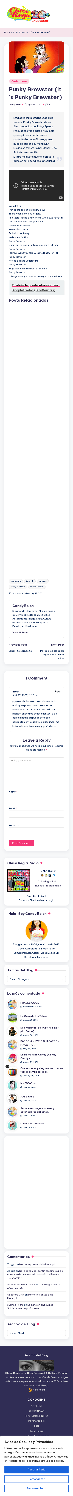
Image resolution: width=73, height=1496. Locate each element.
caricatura (16, 581)
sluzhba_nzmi (15, 1304)
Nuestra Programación (48, 885)
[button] (20, 632)
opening (43, 581)
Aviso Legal (36, 1430)
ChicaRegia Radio (48, 881)
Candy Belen (23, 606)
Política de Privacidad (36, 1436)
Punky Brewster (18, 587)
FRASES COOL (29, 1002)
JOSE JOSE (27, 1096)
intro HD (29, 581)
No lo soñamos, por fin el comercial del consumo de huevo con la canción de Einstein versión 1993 (35, 1274)
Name (13, 791)
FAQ (36, 1426)
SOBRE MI (36, 1406)
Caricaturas (19, 81)
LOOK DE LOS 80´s (32, 1123)
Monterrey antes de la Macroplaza (39, 1264)
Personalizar (37, 1479)
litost (15, 691)
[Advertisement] (36, 438)
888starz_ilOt (15, 1294)
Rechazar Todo (36, 1488)
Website (14, 825)
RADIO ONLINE (36, 1421)
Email (13, 808)
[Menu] (67, 14)
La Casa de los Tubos (33, 1016)
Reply (58, 691)
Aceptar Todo (36, 1469)
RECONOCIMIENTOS (36, 1416)
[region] (36, 1466)
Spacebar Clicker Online (21, 1284)
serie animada (36, 587)
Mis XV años (28, 1083)
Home (7, 32)
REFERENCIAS (36, 1411)
